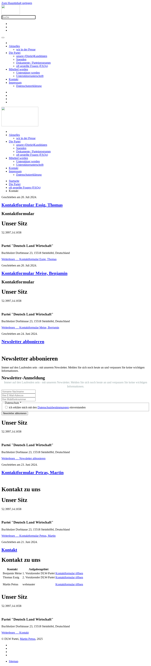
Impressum (15, 82)
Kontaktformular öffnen (69, 573)
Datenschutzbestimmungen (53, 407)
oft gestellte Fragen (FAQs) (32, 66)
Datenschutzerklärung (29, 85)
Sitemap (13, 661)
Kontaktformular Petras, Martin (32, 472)
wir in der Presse (26, 49)
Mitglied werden (18, 69)
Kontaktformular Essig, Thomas (32, 205)
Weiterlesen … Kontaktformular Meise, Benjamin (30, 327)
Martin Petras (27, 638)
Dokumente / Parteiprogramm (33, 62)
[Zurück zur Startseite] (10, 13)
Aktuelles (14, 46)
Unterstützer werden (28, 72)
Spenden (21, 59)
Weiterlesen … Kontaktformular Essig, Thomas (29, 259)
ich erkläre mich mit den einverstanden (47, 407)
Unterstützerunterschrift (29, 76)
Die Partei (14, 52)
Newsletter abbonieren (22, 341)
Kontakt (13, 79)
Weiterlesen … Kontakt (15, 632)
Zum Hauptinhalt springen (16, 3)
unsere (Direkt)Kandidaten (31, 56)
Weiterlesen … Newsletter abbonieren (23, 458)
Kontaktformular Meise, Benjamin (34, 273)
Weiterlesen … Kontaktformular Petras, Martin (28, 535)
